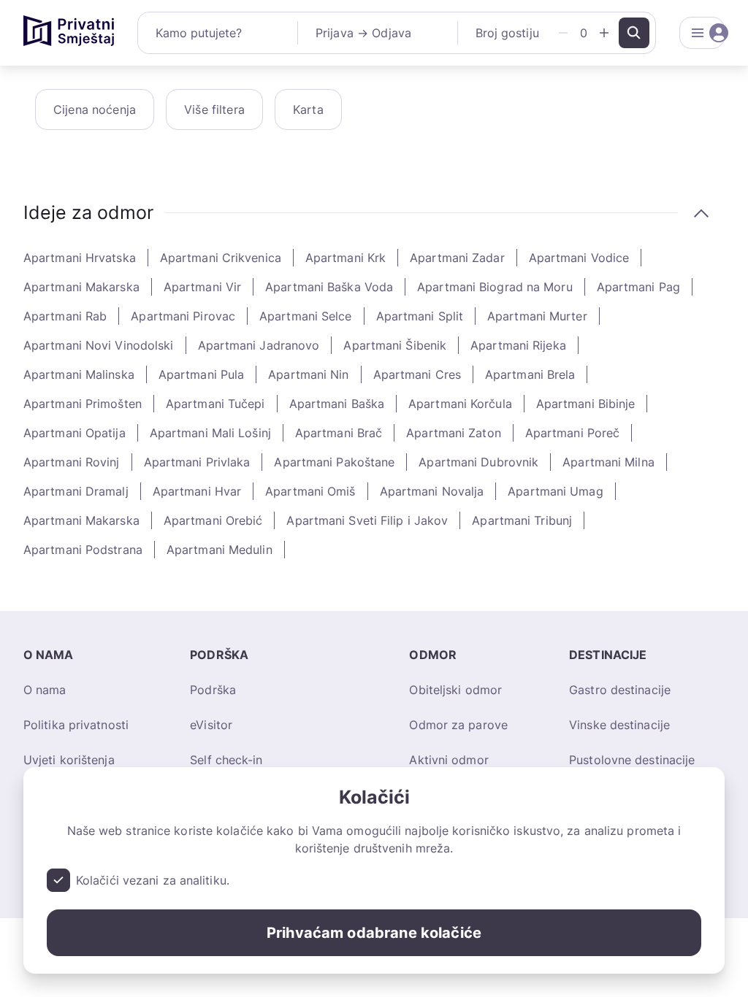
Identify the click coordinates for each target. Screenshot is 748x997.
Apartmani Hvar (197, 491)
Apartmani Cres (417, 374)
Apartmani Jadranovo (259, 345)
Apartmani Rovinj (71, 462)
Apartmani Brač (338, 433)
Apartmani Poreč (572, 433)
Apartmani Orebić (213, 520)
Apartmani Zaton (453, 433)
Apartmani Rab (65, 316)
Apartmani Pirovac (183, 316)
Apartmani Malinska (78, 374)
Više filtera (214, 109)
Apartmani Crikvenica (220, 257)
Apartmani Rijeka (518, 345)
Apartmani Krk (345, 257)
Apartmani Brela (530, 374)
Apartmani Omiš (310, 491)
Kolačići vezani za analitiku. (152, 880)
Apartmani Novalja (432, 491)
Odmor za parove (458, 724)
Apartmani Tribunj (522, 520)
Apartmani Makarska (81, 287)
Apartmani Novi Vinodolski (98, 345)
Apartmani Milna (608, 462)
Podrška (213, 689)
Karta (308, 109)
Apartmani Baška (337, 403)
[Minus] (563, 33)
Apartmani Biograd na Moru (495, 287)
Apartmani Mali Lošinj (210, 433)
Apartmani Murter (537, 316)
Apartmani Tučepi (215, 403)
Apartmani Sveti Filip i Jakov (367, 520)
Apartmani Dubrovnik (478, 462)
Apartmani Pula (201, 374)
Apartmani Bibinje (586, 403)
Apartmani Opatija (74, 433)
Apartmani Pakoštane (334, 462)
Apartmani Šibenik (394, 345)
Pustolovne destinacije (632, 759)
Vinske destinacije (619, 724)
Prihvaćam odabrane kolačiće (374, 933)
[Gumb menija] (702, 33)
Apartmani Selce (305, 316)
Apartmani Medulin (219, 549)
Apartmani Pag (638, 287)
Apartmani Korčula (460, 403)
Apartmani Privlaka (197, 462)
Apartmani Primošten (82, 403)
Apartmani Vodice (579, 257)
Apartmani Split (420, 316)
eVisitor (211, 724)
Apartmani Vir (202, 287)
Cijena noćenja (94, 109)
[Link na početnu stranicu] (68, 32)
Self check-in (226, 759)
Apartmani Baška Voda (329, 287)
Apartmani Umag (555, 491)
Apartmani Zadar (457, 257)
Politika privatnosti (76, 724)
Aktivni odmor (448, 759)
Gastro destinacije (620, 689)
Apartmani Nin (308, 374)
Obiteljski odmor (455, 689)
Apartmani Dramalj (76, 491)
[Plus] (604, 33)
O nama (44, 689)
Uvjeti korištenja (69, 759)
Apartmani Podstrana (82, 549)
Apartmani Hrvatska (79, 257)
